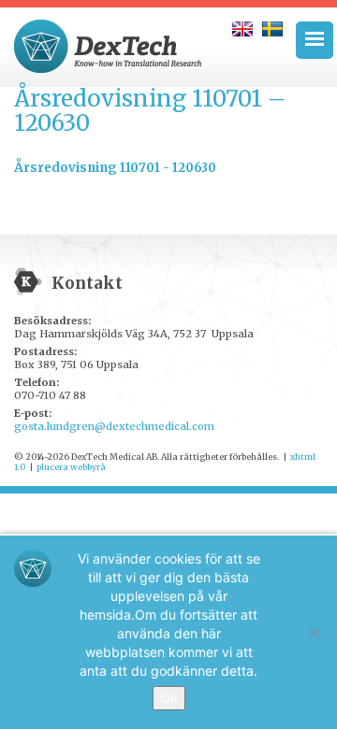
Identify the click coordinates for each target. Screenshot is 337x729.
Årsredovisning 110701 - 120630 (115, 168)
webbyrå (88, 467)
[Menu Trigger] (314, 40)
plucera (52, 467)
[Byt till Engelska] (242, 28)
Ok (169, 698)
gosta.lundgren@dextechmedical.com (114, 426)
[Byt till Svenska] (272, 28)
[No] (313, 632)
